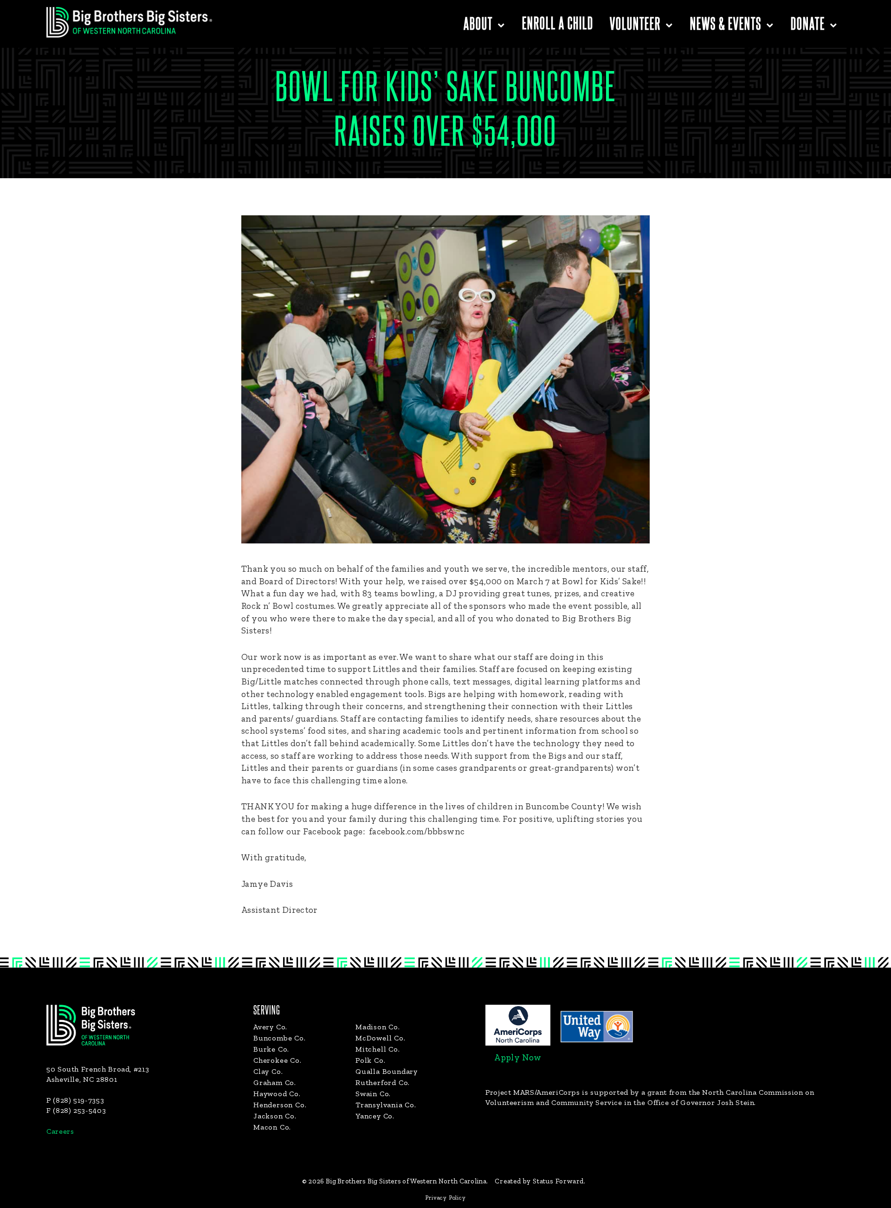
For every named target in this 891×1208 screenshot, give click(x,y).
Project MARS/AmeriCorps (532, 1092)
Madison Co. (377, 1026)
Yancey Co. (374, 1115)
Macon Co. (272, 1127)
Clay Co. (268, 1071)
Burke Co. (271, 1049)
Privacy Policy (445, 1197)
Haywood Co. (277, 1093)
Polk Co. (370, 1060)
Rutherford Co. (382, 1082)
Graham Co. (274, 1082)
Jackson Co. (275, 1115)
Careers (60, 1131)
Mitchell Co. (377, 1049)
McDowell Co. (380, 1038)
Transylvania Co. (385, 1104)
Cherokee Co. (277, 1060)
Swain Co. (373, 1093)
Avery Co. (270, 1026)
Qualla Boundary (386, 1071)
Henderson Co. (279, 1104)
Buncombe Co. (279, 1038)
